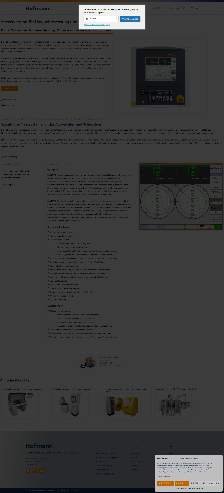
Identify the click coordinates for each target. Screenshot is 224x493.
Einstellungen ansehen (205, 483)
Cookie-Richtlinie (180, 488)
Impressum (199, 488)
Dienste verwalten (164, 476)
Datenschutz (191, 488)
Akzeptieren (166, 483)
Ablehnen (181, 483)
